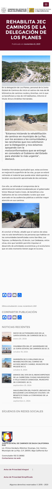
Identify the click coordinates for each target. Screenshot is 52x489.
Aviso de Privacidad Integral (16, 469)
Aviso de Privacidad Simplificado (18, 477)
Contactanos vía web (11, 458)
